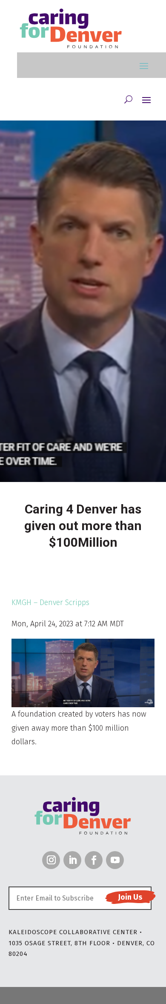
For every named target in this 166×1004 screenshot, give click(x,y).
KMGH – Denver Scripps (50, 602)
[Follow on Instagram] (51, 860)
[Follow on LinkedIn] (72, 860)
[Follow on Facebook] (94, 860)
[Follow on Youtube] (115, 860)
